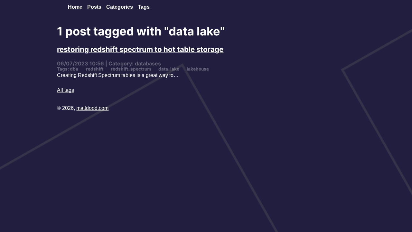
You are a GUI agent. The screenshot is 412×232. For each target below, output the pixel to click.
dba (74, 69)
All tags (65, 90)
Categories (119, 7)
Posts (94, 7)
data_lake (168, 69)
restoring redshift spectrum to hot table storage (140, 49)
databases (148, 63)
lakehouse (198, 69)
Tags (144, 7)
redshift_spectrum (131, 69)
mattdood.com (92, 108)
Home (75, 7)
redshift (94, 69)
